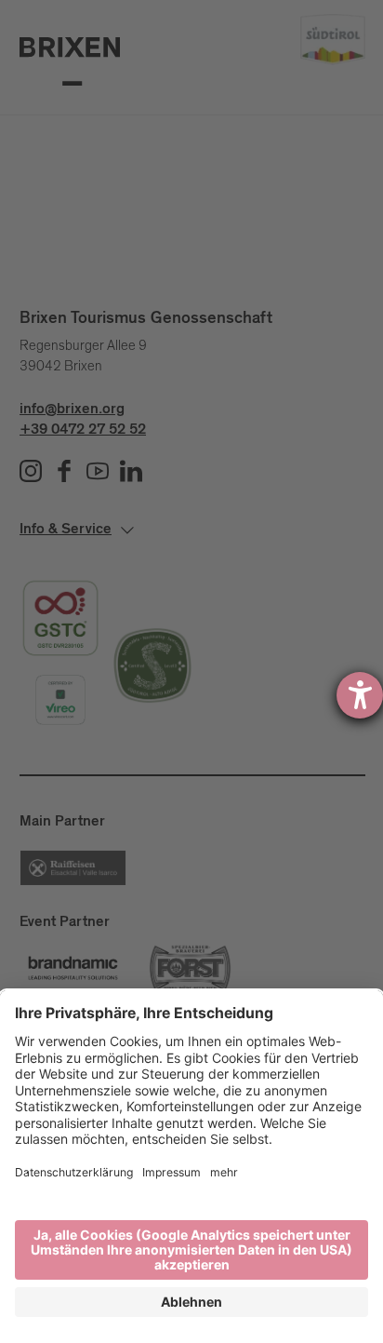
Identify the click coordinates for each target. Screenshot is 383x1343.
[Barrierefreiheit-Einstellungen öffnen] (360, 695)
